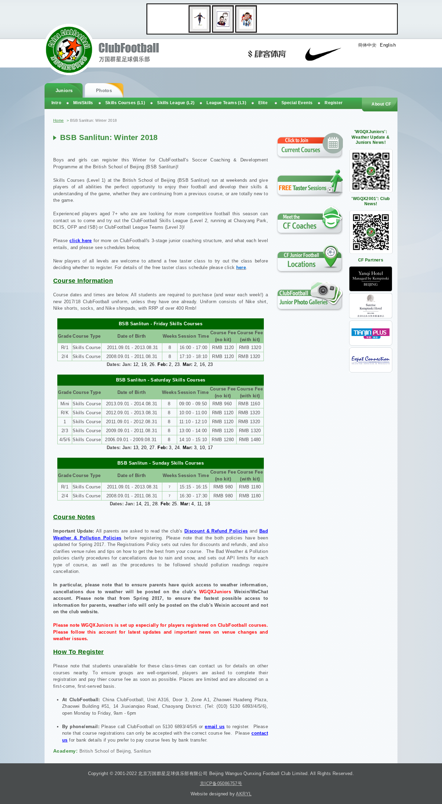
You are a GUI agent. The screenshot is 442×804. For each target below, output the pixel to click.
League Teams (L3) (226, 102)
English (388, 45)
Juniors (64, 90)
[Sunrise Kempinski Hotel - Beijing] (370, 316)
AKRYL (243, 793)
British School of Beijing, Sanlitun (115, 751)
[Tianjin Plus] (370, 344)
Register (334, 102)
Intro (56, 102)
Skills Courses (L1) (125, 102)
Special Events (297, 102)
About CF (381, 104)
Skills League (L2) (175, 102)
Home (58, 120)
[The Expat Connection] (370, 371)
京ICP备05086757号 (221, 783)
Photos (104, 90)
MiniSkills (83, 102)
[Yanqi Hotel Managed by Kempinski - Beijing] (370, 289)
